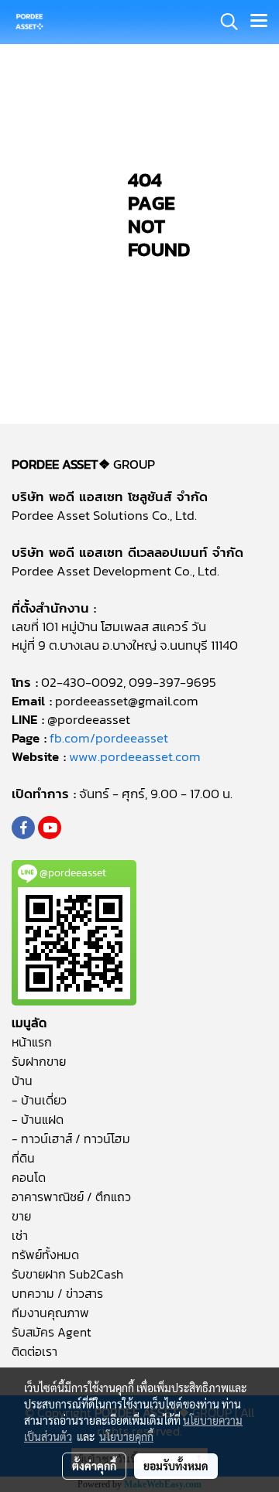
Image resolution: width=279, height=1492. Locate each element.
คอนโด (29, 1177)
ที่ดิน (23, 1158)
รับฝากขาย (39, 1061)
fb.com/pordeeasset (109, 738)
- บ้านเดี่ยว (39, 1100)
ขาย (21, 1216)
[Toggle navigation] (259, 22)
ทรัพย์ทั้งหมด (45, 1254)
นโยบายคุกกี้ (126, 1436)
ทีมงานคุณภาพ (50, 1312)
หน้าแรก (32, 1042)
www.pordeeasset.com (135, 756)
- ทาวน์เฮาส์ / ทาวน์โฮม (71, 1138)
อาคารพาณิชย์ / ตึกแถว (71, 1196)
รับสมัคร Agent (51, 1332)
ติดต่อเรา (34, 1351)
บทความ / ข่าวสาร (57, 1293)
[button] (223, 21)
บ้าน (22, 1080)
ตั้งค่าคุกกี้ (94, 1466)
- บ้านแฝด (38, 1119)
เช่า (20, 1235)
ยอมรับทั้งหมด (175, 1466)
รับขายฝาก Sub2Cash (67, 1274)
